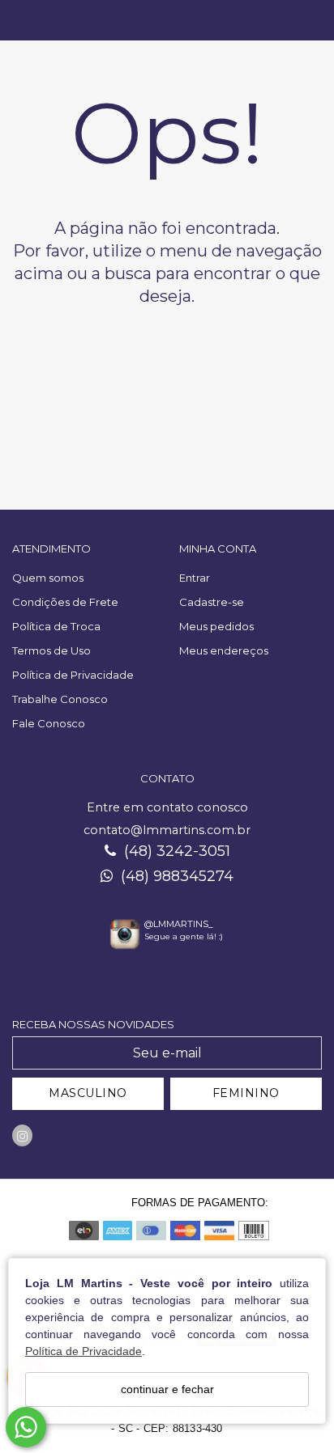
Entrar (194, 577)
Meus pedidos (216, 626)
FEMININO (246, 1093)
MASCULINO (88, 1093)
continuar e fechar (167, 1389)
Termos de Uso (51, 650)
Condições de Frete (65, 601)
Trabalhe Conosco (60, 699)
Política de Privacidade (83, 1351)
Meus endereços (223, 650)
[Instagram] (22, 1135)
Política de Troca (56, 626)
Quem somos (48, 577)
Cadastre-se (211, 601)
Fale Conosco (48, 723)
